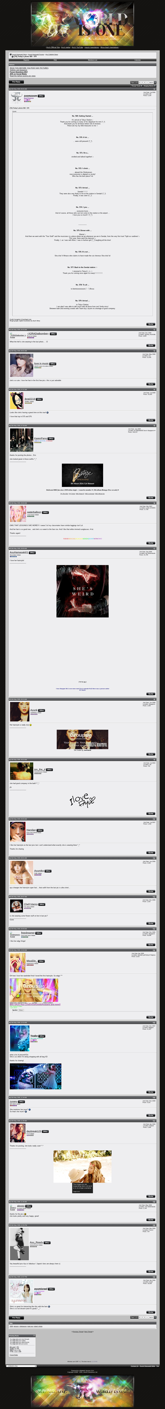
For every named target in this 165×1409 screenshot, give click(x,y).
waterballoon (34, 512)
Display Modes (149, 86)
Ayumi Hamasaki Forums (36, 54)
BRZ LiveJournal (89, 493)
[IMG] (11, 1350)
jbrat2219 (30, 399)
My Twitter (72, 493)
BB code (12, 1347)
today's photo (38, 1326)
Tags (11, 1323)
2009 (11, 1326)
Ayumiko (39, 870)
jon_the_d (39, 769)
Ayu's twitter (65, 47)
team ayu (30, 1326)
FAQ (55, 60)
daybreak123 (34, 1131)
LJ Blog (34, 1002)
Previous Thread (78, 1331)
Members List (92, 60)
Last (151, 82)
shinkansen (23, 1326)
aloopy (21, 1205)
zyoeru (13, 1101)
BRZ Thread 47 (80, 493)
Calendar (138, 60)
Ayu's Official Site (53, 47)
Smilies (12, 1348)
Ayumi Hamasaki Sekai (19, 54)
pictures (16, 1326)
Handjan (31, 830)
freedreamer (28, 932)
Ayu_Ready (36, 1242)
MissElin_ (32, 960)
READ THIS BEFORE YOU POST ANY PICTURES (29, 68)
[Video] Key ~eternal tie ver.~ (18, 1002)
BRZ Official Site (100, 493)
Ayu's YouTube (77, 47)
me (85, 682)
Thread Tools (135, 86)
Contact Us (134, 1366)
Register (26, 60)
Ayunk (34, 710)
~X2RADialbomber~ (38, 333)
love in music (41, 363)
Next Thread (88, 1331)
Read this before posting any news (23, 76)
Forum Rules (14, 1355)
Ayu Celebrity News (52, 54)
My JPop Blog (64, 493)
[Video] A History (48, 1002)
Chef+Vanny (31, 904)
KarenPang (40, 438)
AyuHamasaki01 (19, 552)
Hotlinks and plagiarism (18, 70)
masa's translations (92, 47)
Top (157, 1366)
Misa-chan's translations (110, 47)
